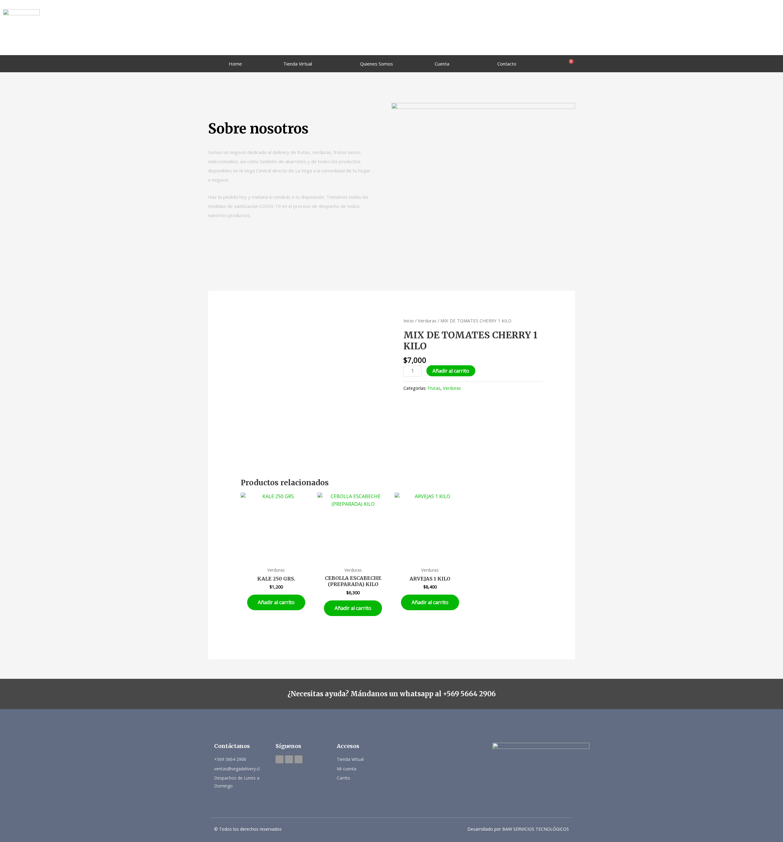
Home (235, 64)
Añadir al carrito (450, 370)
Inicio (408, 321)
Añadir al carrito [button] (276, 602)
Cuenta (442, 64)
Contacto (506, 64)
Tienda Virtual (297, 64)
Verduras (427, 321)
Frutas (434, 388)
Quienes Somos (376, 64)
